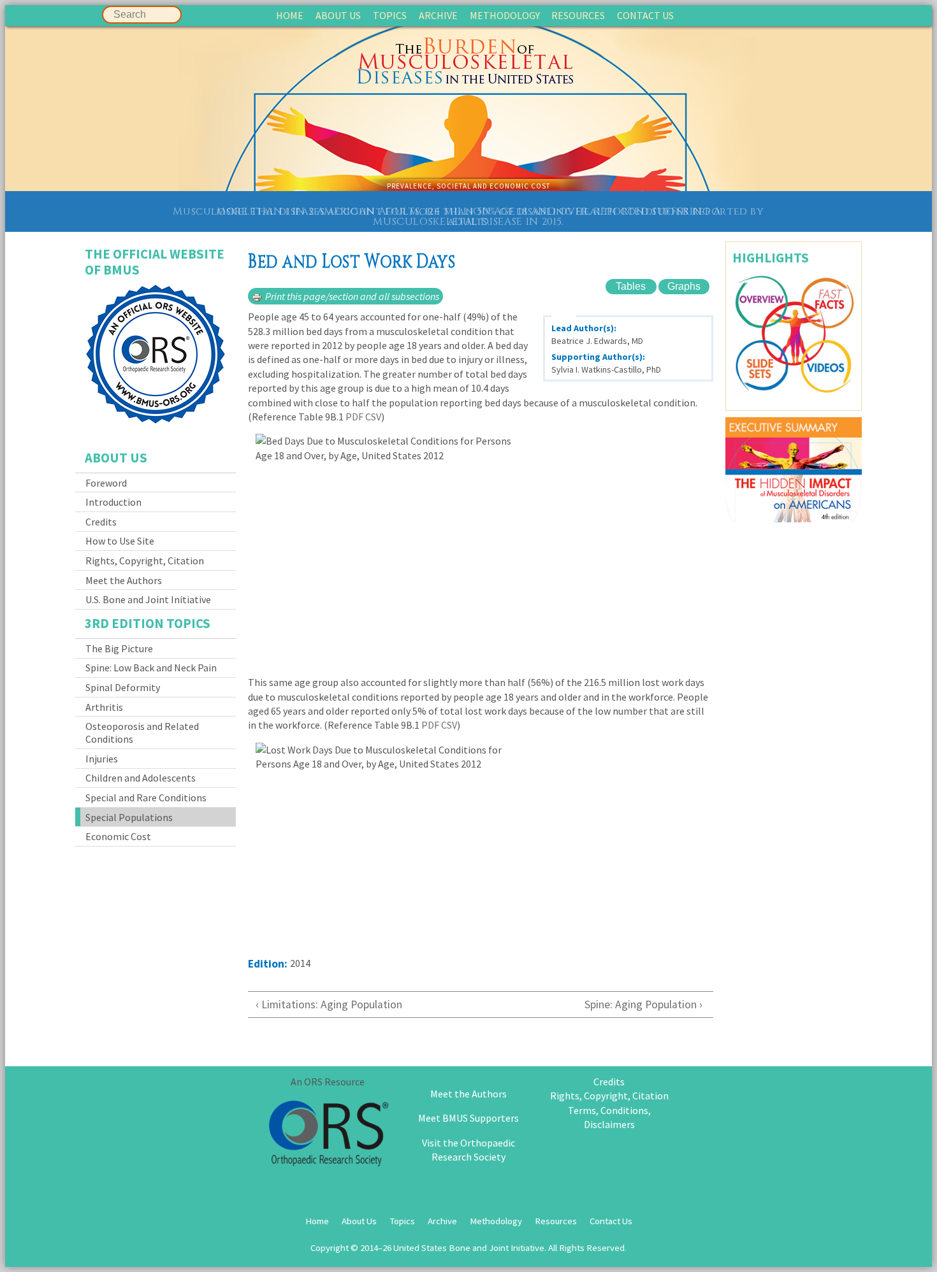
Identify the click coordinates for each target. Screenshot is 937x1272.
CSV (373, 416)
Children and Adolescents (140, 777)
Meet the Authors (123, 580)
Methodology (505, 15)
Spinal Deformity (122, 687)
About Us (338, 15)
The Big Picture (119, 648)
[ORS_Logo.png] (327, 1135)
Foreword (106, 482)
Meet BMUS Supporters (468, 1117)
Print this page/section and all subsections (352, 296)
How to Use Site (119, 540)
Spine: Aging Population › (643, 1004)
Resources (578, 15)
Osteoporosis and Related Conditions (142, 732)
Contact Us (645, 15)
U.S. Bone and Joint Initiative (148, 599)
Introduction (113, 502)
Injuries (101, 758)
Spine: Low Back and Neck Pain (151, 667)
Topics (390, 15)
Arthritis (104, 707)
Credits (101, 521)
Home (289, 15)
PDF (354, 416)
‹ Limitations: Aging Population (333, 1004)
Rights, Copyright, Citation (144, 560)
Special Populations (129, 817)
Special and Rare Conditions (146, 797)
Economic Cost (118, 836)
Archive (438, 15)
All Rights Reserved (586, 1248)
